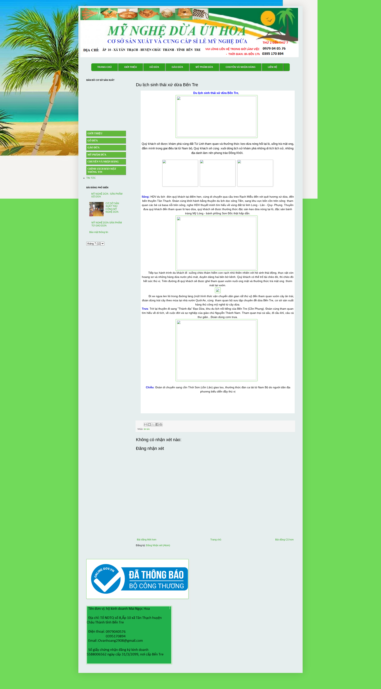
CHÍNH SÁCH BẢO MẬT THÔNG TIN (102, 170)
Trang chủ (215, 539)
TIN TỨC (91, 178)
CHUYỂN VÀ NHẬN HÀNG (240, 67)
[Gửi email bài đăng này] (146, 424)
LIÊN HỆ (272, 67)
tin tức (147, 429)
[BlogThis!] (149, 424)
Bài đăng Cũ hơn (284, 539)
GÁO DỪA (177, 67)
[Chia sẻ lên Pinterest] (161, 424)
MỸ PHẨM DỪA (204, 67)
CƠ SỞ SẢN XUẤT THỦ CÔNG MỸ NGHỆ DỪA (112, 207)
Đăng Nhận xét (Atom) (158, 545)
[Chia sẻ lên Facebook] (157, 424)
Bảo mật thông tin (98, 232)
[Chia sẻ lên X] (153, 424)
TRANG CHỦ (104, 67)
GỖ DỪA (154, 67)
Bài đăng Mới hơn (146, 539)
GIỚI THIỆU (130, 67)
